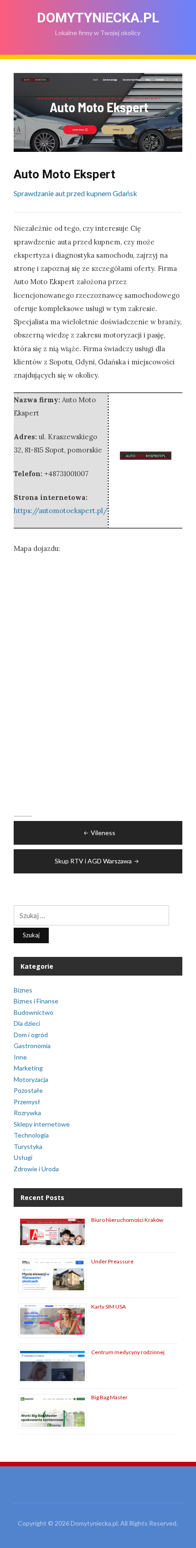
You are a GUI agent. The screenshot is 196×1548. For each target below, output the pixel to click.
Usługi (23, 1157)
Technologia (31, 1135)
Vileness (103, 832)
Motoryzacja (31, 1079)
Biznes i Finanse (36, 1001)
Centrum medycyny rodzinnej (128, 1352)
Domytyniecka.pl (98, 18)
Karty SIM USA (108, 1306)
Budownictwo (33, 1012)
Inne (20, 1057)
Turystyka (28, 1146)
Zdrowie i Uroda (36, 1169)
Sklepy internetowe (42, 1124)
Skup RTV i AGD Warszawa (93, 861)
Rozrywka (27, 1113)
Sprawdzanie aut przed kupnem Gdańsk (75, 193)
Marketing (28, 1068)
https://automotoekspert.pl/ (61, 510)
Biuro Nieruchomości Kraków (127, 1219)
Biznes (23, 990)
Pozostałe (28, 1090)
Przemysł (27, 1102)
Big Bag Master (109, 1397)
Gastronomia (32, 1045)
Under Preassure (112, 1261)
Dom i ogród (31, 1035)
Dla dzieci (27, 1023)
